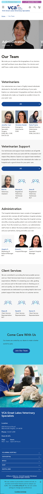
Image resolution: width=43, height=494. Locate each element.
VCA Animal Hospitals (9, 452)
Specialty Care (33, 2)
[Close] (40, 482)
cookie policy (19, 485)
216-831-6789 (11, 432)
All (21, 104)
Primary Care (12, 2)
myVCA (4, 461)
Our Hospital (6, 456)
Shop (3, 465)
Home (3, 16)
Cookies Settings (20, 492)
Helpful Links (6, 469)
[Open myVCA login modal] (30, 7)
